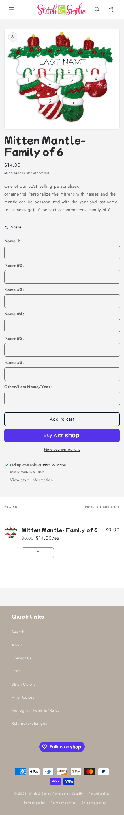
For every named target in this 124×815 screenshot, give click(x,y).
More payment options (62, 449)
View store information (31, 480)
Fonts (16, 671)
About (17, 645)
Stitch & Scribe (39, 793)
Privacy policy (34, 802)
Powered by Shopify (67, 793)
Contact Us (22, 658)
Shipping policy (94, 802)
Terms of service (63, 802)
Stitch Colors (24, 684)
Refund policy (99, 793)
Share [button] (16, 227)
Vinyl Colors (23, 697)
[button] (11, 9)
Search (18, 632)
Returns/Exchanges (29, 723)
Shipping (10, 173)
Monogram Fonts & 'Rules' (36, 710)
